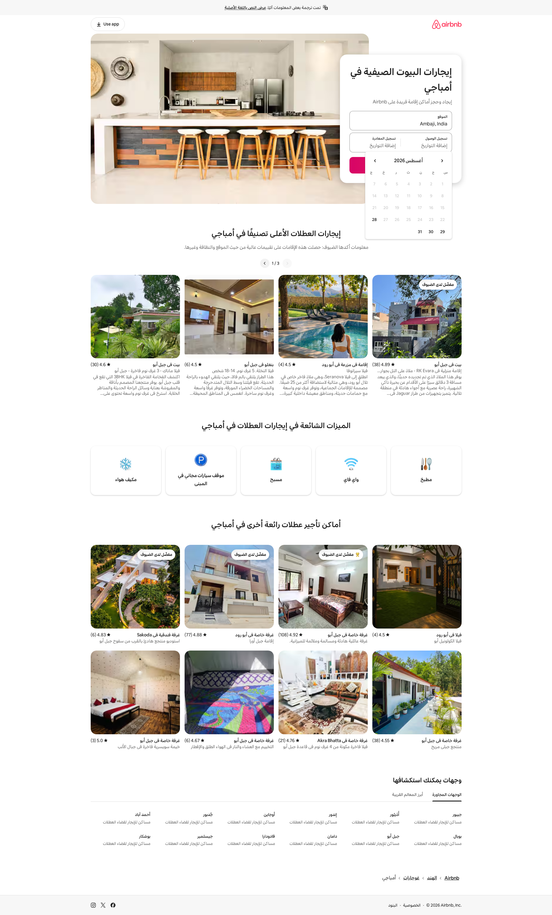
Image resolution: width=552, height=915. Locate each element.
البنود (393, 905)
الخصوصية (412, 905)
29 (442, 231)
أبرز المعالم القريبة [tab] (407, 794)
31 (420, 231)
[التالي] (264, 263)
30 (431, 231)
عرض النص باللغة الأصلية (245, 7)
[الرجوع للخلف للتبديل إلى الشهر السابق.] (442, 160)
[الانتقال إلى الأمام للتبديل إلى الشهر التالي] (375, 160)
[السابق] (287, 263)
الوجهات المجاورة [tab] (447, 794)
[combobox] (400, 123)
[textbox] (426, 146)
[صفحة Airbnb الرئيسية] (447, 24)
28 (374, 219)
